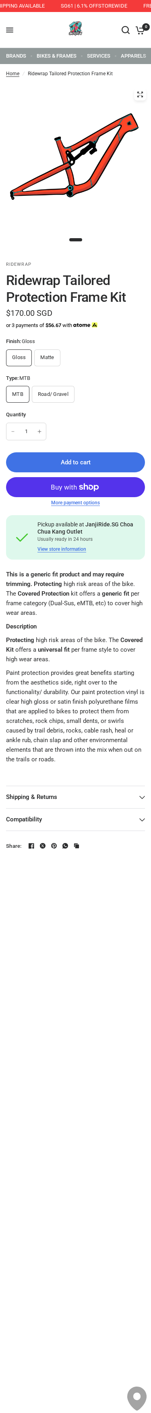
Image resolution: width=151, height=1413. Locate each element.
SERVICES (98, 56)
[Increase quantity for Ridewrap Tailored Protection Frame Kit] (39, 431)
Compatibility (24, 819)
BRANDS (16, 56)
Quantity (16, 414)
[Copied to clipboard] (76, 846)
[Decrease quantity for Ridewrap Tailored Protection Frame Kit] (12, 431)
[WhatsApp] (65, 846)
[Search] (125, 30)
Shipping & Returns (31, 797)
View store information (61, 549)
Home (12, 73)
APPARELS (133, 56)
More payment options (75, 502)
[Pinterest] (54, 846)
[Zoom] (140, 94)
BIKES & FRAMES (57, 56)
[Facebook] (31, 846)
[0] (138, 30)
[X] (43, 846)
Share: (14, 846)
